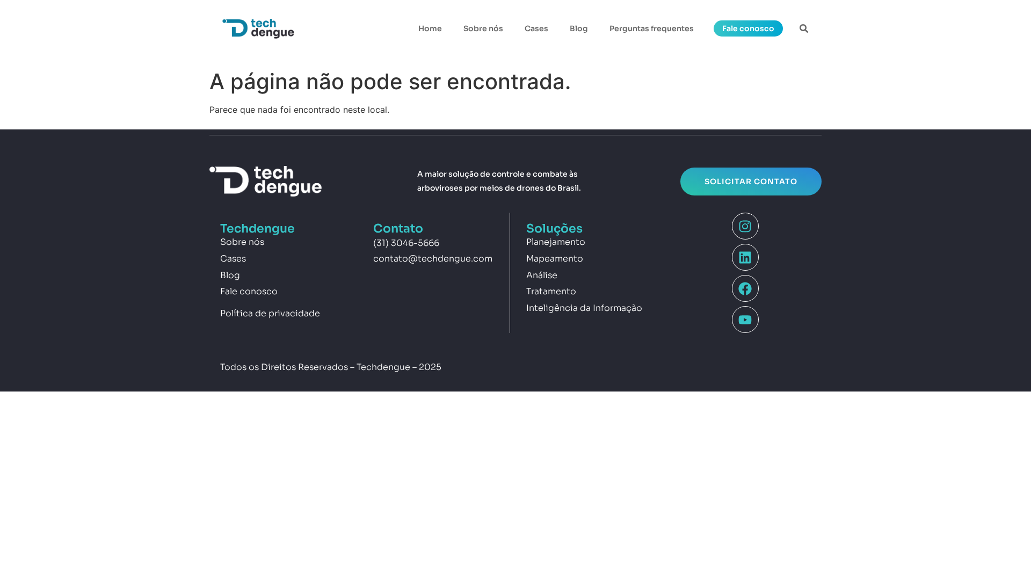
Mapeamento (554, 258)
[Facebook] (745, 288)
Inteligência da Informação (584, 308)
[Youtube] (745, 319)
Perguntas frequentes (651, 28)
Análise (541, 275)
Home (430, 28)
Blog (579, 28)
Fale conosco (249, 291)
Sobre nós (483, 28)
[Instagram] (745, 226)
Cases (536, 28)
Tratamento (551, 291)
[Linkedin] (745, 257)
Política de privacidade (270, 313)
